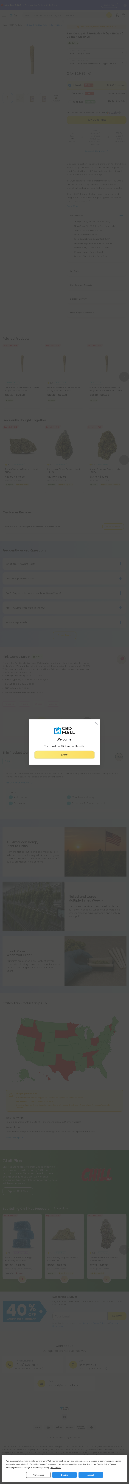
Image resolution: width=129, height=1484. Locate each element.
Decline (64, 1475)
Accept (90, 1475)
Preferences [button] (55, 1468)
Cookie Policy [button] (103, 1464)
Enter (64, 754)
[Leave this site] (96, 723)
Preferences (38, 1475)
